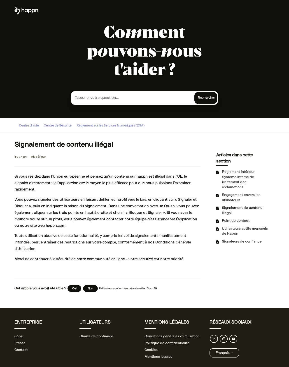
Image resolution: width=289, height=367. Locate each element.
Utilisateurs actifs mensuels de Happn (245, 231)
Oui (74, 288)
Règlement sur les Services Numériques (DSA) (110, 125)
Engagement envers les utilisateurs (241, 197)
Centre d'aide (29, 125)
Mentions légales (158, 356)
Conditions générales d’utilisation (172, 336)
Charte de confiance (96, 336)
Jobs (18, 336)
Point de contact (235, 220)
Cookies (151, 350)
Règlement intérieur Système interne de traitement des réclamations (238, 179)
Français (223, 353)
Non (90, 288)
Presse (20, 343)
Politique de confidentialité (166, 343)
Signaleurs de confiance (242, 241)
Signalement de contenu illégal (242, 210)
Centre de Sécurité (58, 125)
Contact (21, 350)
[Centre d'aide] (26, 13)
